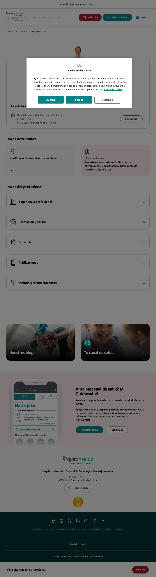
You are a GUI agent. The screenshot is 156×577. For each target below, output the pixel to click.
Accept (50, 100)
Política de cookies (113, 89)
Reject (79, 100)
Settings (107, 100)
